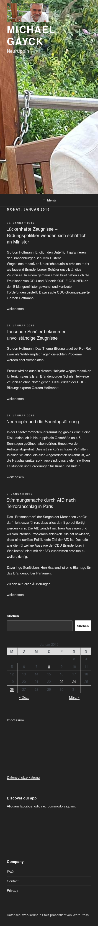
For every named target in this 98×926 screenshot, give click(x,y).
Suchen (13, 615)
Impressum (15, 719)
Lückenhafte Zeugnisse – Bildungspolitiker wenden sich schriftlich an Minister (46, 235)
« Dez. (24, 697)
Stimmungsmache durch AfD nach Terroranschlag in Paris (41, 502)
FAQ (10, 871)
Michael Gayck (31, 35)
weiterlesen (15, 308)
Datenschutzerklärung (23, 777)
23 (61, 681)
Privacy (12, 890)
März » (74, 697)
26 (12, 689)
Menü (51, 200)
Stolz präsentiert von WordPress (65, 915)
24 (74, 681)
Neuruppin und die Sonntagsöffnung (42, 421)
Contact (12, 880)
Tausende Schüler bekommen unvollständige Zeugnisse (36, 334)
